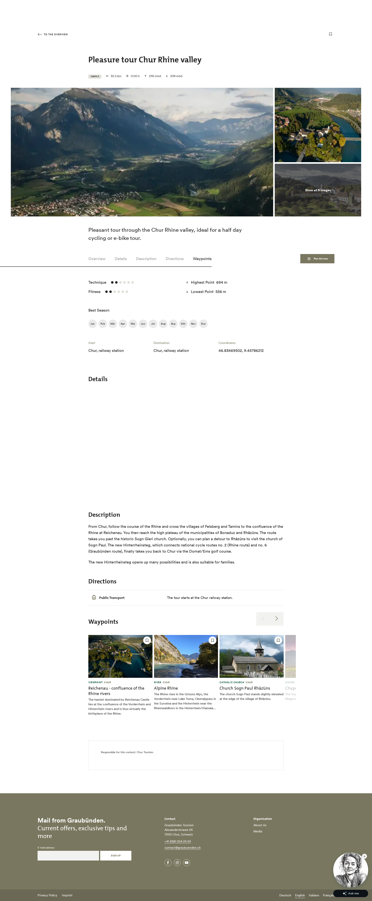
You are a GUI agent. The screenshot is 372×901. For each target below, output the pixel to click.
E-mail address (46, 847)
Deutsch (285, 895)
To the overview (55, 34)
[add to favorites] (330, 34)
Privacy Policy (47, 895)
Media (257, 831)
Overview (96, 258)
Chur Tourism (145, 752)
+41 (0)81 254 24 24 (177, 841)
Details (121, 258)
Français (328, 895)
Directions (175, 258)
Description (146, 258)
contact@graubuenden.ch (182, 847)
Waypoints (202, 258)
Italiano (314, 895)
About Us (259, 825)
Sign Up (116, 855)
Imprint (67, 895)
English (300, 895)
